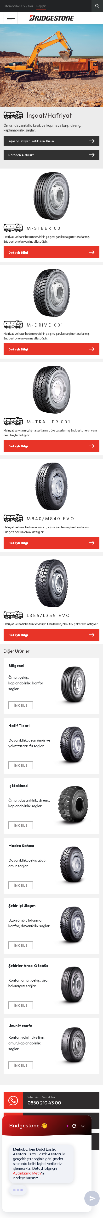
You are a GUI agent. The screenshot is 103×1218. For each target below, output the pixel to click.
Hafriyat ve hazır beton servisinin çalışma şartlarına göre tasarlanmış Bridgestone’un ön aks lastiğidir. (47, 529)
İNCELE (21, 705)
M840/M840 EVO (51, 518)
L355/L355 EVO (48, 615)
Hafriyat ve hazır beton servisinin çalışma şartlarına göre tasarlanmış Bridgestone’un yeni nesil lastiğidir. (47, 239)
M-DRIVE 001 (45, 324)
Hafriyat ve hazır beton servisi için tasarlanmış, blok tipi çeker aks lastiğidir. (51, 624)
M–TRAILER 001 (49, 421)
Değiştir (41, 6)
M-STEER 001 (45, 227)
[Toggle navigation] (11, 18)
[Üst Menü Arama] (97, 6)
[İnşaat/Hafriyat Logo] (13, 228)
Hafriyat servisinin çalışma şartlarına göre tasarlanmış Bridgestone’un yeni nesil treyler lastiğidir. (50, 432)
